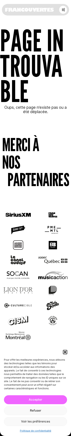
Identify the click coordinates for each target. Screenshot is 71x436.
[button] (65, 352)
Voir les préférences (35, 421)
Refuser (35, 410)
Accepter (35, 399)
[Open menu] (63, 10)
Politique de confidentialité (35, 430)
